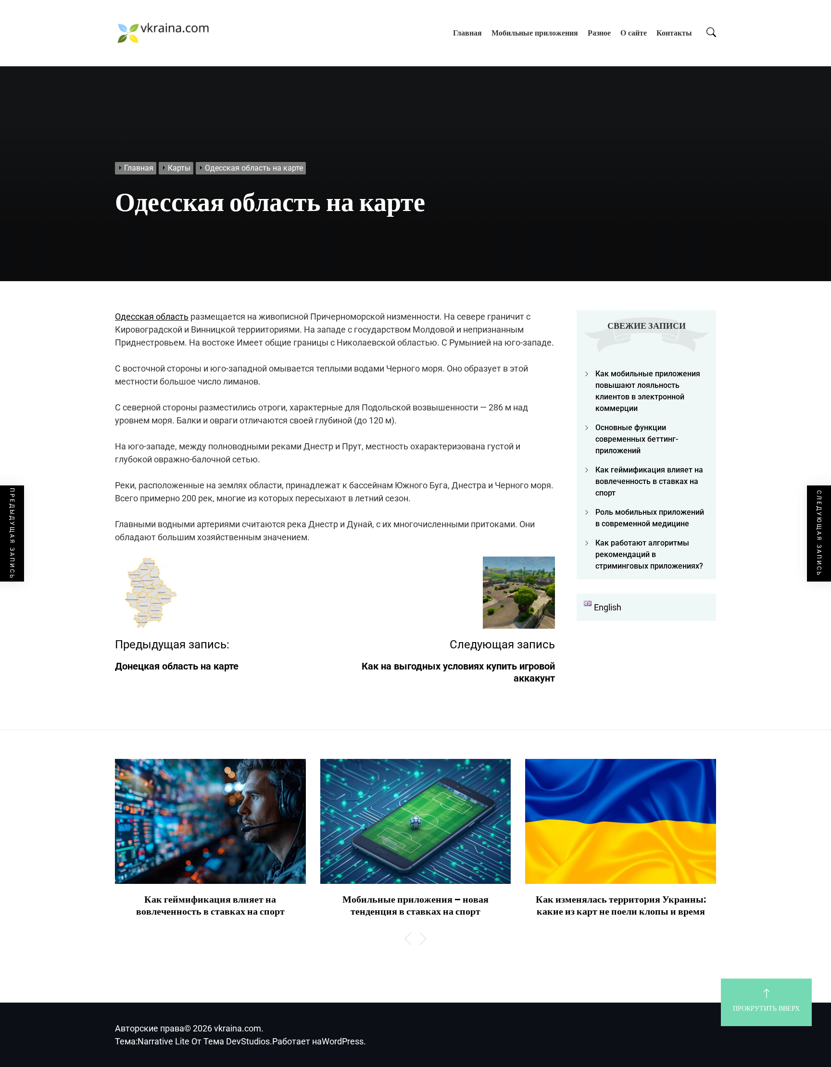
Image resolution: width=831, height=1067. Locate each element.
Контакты (674, 32)
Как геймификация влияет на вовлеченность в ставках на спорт (649, 481)
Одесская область (152, 316)
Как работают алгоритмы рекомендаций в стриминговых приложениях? (649, 554)
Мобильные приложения (534, 32)
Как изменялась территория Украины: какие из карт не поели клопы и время (621, 905)
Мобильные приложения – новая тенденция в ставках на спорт (415, 905)
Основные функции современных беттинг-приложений (636, 439)
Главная (467, 32)
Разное (599, 32)
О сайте (633, 32)
